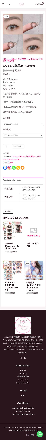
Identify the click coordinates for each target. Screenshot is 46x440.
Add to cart (18, 146)
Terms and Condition (23, 383)
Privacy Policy (23, 380)
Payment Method (23, 377)
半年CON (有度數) (13, 159)
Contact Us (23, 373)
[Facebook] (5, 168)
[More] (22, 168)
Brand (23, 395)
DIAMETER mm (24, 59)
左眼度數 (6, 129)
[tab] (23, 180)
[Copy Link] (18, 168)
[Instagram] (9, 168)
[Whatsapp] (14, 168)
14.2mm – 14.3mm (10, 59)
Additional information (12, 180)
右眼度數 (6, 118)
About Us (23, 370)
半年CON (34, 59)
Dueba (10, 163)
